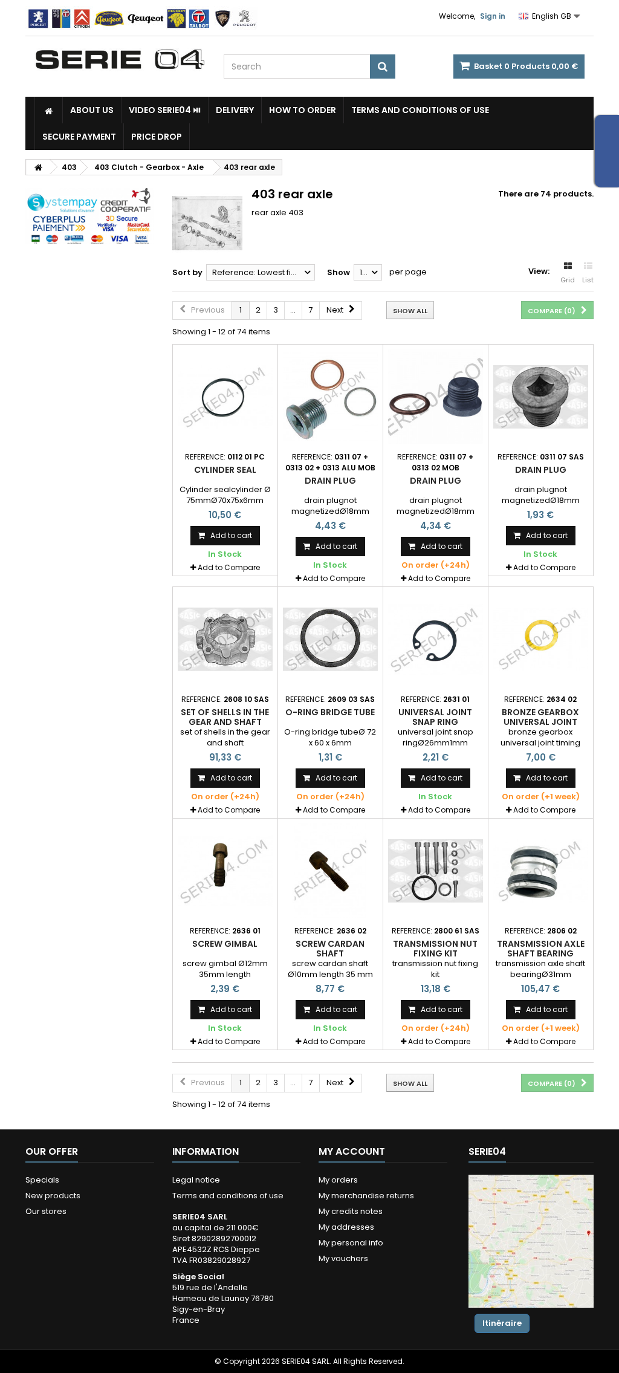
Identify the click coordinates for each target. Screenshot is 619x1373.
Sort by (187, 272)
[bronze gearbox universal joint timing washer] (540, 639)
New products (52, 1195)
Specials (42, 1180)
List (588, 280)
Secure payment (79, 137)
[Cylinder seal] (225, 396)
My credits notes (351, 1211)
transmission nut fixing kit (435, 948)
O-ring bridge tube (330, 712)
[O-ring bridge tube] (330, 639)
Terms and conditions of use (420, 110)
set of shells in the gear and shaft (225, 717)
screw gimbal (225, 944)
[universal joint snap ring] (435, 639)
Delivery (235, 110)
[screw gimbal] (225, 870)
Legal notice (196, 1180)
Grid (567, 280)
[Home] (48, 110)
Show (338, 272)
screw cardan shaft (330, 948)
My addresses (346, 1227)
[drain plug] (330, 396)
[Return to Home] (38, 167)
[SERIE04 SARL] (120, 59)
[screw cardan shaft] (330, 870)
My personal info (351, 1242)
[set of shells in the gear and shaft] (225, 639)
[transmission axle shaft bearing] (540, 870)
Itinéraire (502, 1323)
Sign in (492, 16)
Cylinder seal (225, 470)
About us (92, 110)
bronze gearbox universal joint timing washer (540, 722)
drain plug (330, 481)
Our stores (45, 1211)
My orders (338, 1180)
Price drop (156, 137)
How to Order (302, 110)
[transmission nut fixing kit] (435, 870)
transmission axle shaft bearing (541, 948)
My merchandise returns (366, 1195)
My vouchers (343, 1258)
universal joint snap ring (435, 717)
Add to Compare (229, 567)
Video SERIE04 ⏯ (165, 110)
